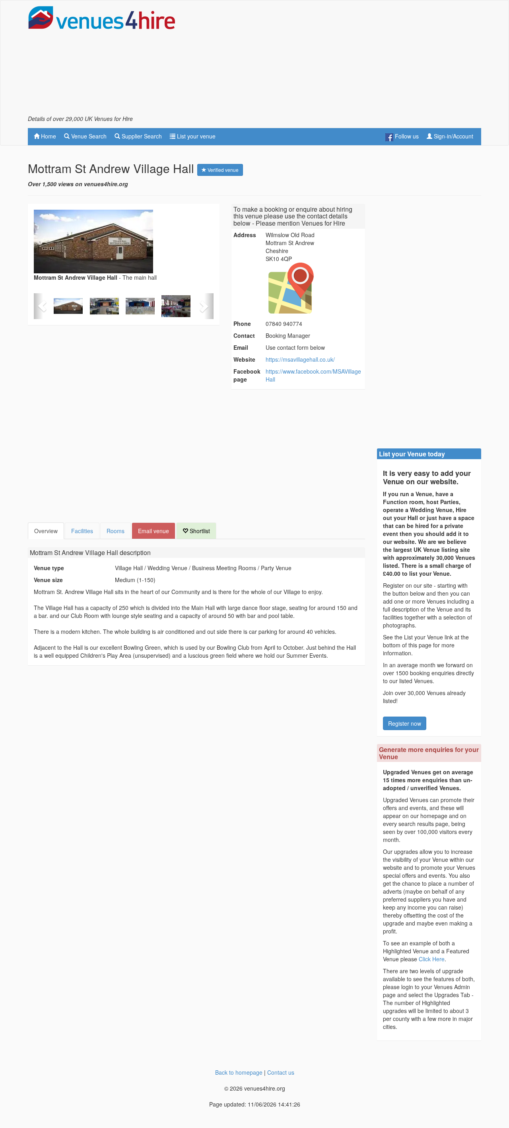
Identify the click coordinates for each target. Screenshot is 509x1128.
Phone (242, 323)
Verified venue (222, 169)
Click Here (432, 959)
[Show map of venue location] (314, 288)
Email (240, 347)
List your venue (195, 136)
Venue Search (88, 136)
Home (47, 136)
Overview (46, 531)
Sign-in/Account (452, 136)
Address (244, 235)
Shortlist (199, 531)
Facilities (82, 531)
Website (244, 359)
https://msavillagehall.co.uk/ (300, 359)
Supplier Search (141, 136)
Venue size (48, 580)
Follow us (406, 136)
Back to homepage (238, 1072)
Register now (404, 723)
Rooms (115, 531)
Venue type (49, 568)
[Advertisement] (336, 60)
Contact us (280, 1072)
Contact (244, 335)
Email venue (153, 531)
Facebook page (246, 375)
